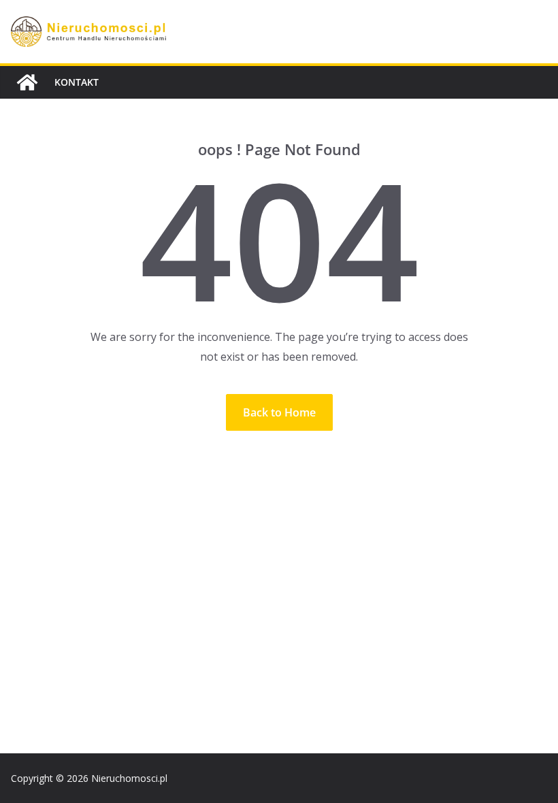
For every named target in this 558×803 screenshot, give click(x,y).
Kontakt (76, 82)
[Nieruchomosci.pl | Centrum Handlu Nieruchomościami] (27, 82)
